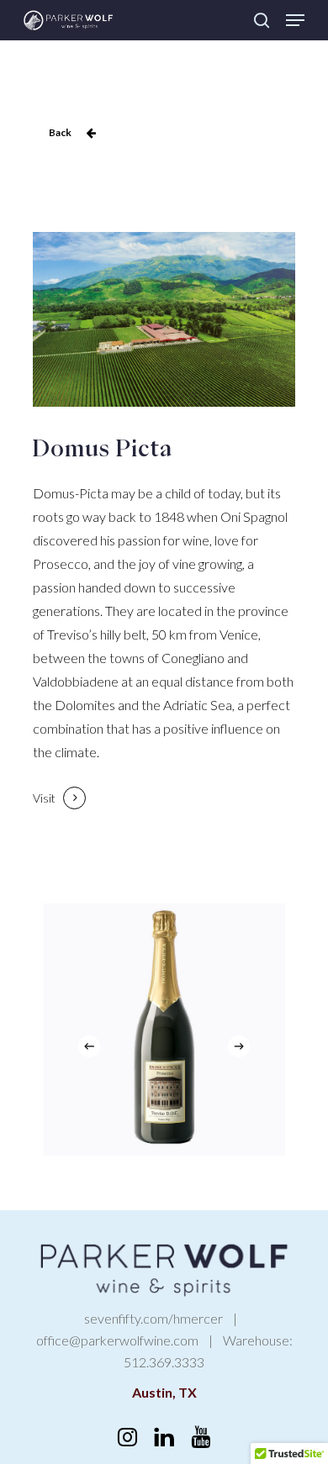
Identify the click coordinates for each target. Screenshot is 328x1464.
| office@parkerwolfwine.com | (140, 1329)
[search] (262, 20)
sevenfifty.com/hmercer (153, 1318)
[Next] (239, 1046)
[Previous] (89, 1046)
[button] (295, 20)
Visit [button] (44, 798)
